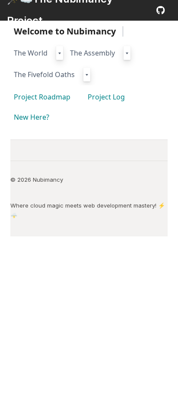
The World (31, 53)
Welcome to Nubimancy (65, 31)
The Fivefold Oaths (44, 74)
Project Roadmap (42, 97)
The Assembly (92, 53)
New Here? (31, 117)
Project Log (106, 97)
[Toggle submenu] (59, 53)
